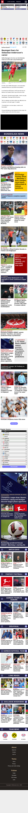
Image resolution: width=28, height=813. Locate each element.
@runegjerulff (13, 47)
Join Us (14, 754)
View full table (14, 466)
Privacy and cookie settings (14, 765)
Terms (14, 761)
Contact (14, 752)
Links (14, 779)
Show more (14, 423)
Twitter (14, 773)
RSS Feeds (14, 777)
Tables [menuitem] (18, 1)
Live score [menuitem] (11, 1)
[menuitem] (3, 1)
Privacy (14, 763)
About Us (14, 750)
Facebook (14, 775)
